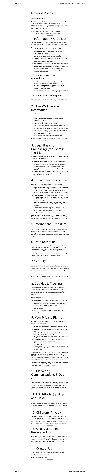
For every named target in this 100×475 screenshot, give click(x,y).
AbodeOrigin (18, 3)
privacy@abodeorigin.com (44, 357)
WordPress (82, 471)
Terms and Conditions (80, 3)
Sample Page (71, 3)
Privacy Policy (63, 3)
